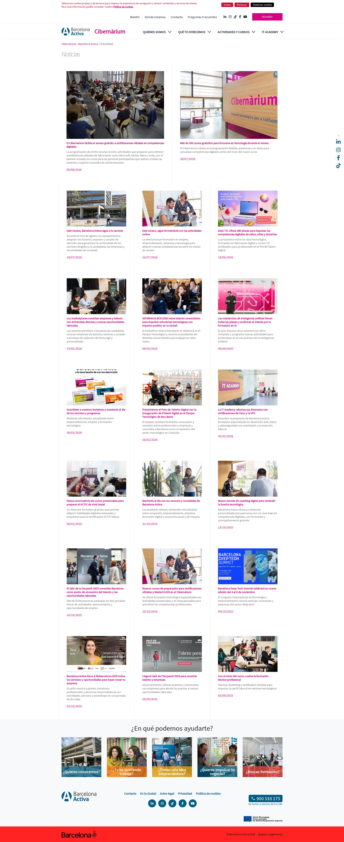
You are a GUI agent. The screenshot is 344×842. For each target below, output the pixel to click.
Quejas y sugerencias (270, 834)
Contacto (177, 17)
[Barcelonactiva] (76, 31)
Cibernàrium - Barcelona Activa (80, 44)
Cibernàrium (110, 31)
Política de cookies (208, 793)
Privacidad (185, 793)
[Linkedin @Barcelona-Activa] (225, 17)
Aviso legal (167, 793)
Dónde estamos (155, 17)
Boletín (135, 17)
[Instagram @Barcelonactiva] (230, 17)
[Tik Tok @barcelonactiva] (235, 17)
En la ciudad (148, 793)
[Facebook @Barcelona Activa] (240, 17)
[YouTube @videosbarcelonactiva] (245, 17)
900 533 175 (268, 798)
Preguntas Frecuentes (202, 17)
